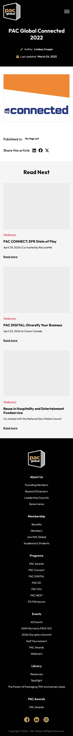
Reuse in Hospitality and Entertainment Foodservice (33, 410)
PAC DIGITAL (36, 576)
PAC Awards (36, 563)
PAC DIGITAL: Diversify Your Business (32, 325)
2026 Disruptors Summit (36, 634)
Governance (36, 504)
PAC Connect (36, 570)
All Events (36, 622)
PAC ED (36, 582)
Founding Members (36, 485)
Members (36, 530)
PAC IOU (36, 589)
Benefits (37, 524)
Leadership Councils (36, 497)
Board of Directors (36, 491)
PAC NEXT (36, 595)
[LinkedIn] (34, 150)
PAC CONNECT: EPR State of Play (30, 241)
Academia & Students (36, 543)
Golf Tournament (36, 641)
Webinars (36, 653)
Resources (36, 674)
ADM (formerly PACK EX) (36, 628)
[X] (47, 150)
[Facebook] (40, 150)
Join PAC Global (36, 537)
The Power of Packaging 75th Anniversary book (36, 686)
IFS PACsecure (36, 601)
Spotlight (36, 680)
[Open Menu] (67, 11)
